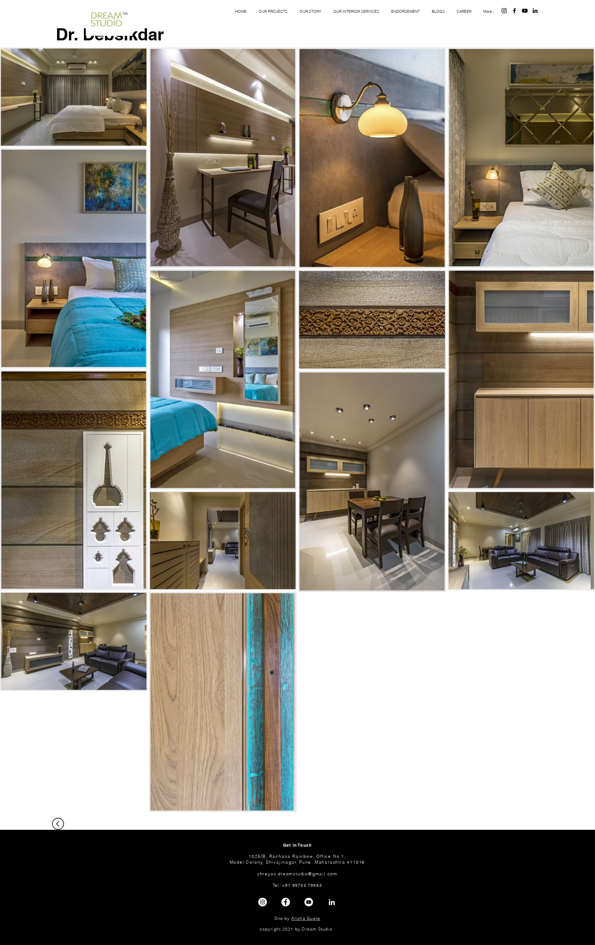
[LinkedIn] (535, 10)
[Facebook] (514, 10)
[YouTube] (524, 10)
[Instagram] (504, 10)
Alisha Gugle (305, 918)
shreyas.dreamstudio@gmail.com (297, 873)
